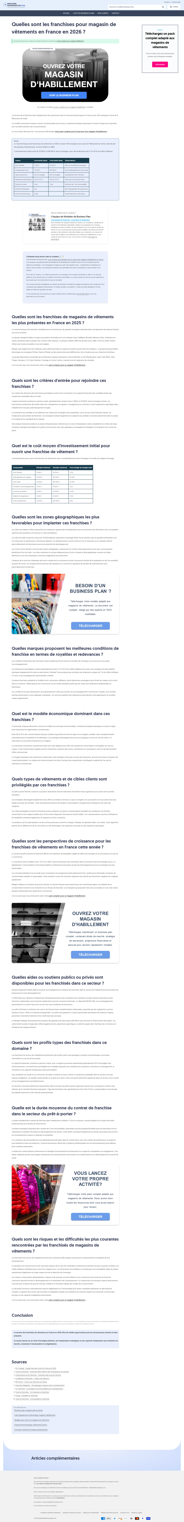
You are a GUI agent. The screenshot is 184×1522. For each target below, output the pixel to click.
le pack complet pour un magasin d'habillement (70, 41)
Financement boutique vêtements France (30, 1425)
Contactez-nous (124, 1512)
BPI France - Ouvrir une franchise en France (31, 1382)
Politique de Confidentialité (91, 1512)
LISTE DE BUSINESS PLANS (83, 13)
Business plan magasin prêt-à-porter (28, 1410)
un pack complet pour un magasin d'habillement (69, 107)
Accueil (66, 13)
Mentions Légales (136, 1512)
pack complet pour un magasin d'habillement (67, 365)
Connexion (167, 2)
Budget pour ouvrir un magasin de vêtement (31, 1420)
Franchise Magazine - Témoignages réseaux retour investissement (40, 1385)
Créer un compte (176, 2)
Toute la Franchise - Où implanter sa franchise (32, 1392)
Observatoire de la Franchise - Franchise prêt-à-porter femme (38, 1375)
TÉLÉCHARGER (160, 64)
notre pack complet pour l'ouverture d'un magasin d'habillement (81, 131)
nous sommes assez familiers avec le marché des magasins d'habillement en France (75, 260)
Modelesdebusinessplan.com (47, 1518)
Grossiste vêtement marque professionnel (31, 1430)
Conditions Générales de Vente (71, 1512)
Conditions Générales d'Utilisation (50, 1512)
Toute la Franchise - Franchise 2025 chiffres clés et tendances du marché (42, 1372)
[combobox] (136, 7)
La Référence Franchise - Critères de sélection (32, 1378)
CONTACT (115, 13)
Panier (175, 7)
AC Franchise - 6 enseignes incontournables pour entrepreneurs (39, 1389)
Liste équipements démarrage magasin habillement (34, 1415)
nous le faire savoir (82, 294)
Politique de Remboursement (109, 1512)
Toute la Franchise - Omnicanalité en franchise (32, 1399)
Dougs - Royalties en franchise (26, 1395)
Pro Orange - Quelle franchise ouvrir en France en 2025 (35, 1368)
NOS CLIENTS (103, 13)
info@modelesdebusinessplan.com (53, 1502)
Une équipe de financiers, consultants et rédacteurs (70, 220)
